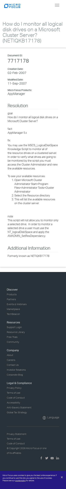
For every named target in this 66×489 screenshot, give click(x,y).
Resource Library (16, 332)
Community (13, 341)
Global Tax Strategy (17, 412)
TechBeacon (13, 314)
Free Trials (12, 337)
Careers (11, 360)
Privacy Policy (14, 387)
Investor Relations (16, 369)
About (10, 355)
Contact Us (13, 364)
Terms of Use (13, 392)
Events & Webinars (17, 304)
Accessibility (13, 402)
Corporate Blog (15, 374)
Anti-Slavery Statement (19, 407)
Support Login (14, 327)
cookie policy (20, 480)
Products (12, 294)
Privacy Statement (16, 434)
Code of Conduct (16, 397)
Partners (11, 299)
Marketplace (13, 309)
